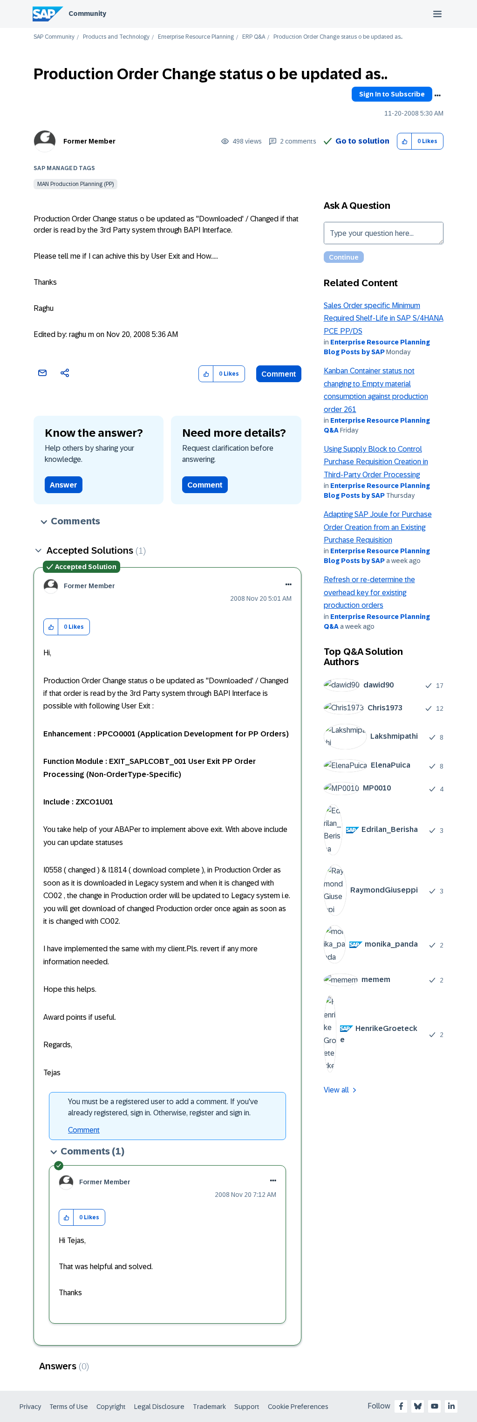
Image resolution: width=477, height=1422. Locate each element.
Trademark (209, 1406)
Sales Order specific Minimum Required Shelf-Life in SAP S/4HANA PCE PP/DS (383, 318)
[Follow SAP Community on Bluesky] (418, 1406)
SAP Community (54, 37)
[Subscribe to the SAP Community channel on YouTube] (434, 1406)
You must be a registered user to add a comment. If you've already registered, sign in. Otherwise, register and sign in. (163, 1107)
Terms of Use (68, 1406)
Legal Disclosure (159, 1406)
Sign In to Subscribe (392, 94)
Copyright (111, 1406)
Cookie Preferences (298, 1406)
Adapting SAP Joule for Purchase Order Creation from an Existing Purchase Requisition (378, 527)
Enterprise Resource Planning (196, 37)
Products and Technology (116, 37)
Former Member (89, 141)
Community (87, 13)
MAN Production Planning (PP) (75, 184)
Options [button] (437, 95)
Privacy (30, 1406)
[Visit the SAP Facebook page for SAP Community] (401, 1406)
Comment (278, 374)
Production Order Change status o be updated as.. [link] (337, 37)
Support (246, 1406)
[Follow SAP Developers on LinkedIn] (451, 1406)
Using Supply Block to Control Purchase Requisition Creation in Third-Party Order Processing (376, 462)
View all (336, 1090)
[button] (404, 141)
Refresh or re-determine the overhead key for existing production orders (369, 592)
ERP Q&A (253, 37)
